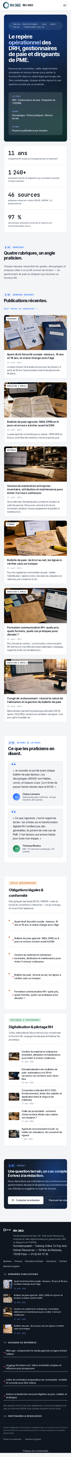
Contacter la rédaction (28, 1200)
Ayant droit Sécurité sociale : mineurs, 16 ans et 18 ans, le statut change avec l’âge (36, 923)
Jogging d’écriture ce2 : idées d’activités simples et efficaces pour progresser (33, 1367)
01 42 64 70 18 (39, 1254)
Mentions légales (11, 1266)
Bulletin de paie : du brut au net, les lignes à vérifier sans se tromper (37, 976)
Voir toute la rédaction (20, 308)
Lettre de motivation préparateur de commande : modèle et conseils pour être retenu (36, 1381)
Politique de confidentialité (35, 1451)
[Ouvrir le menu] (64, 5)
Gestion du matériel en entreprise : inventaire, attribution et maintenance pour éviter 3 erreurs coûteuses (37, 958)
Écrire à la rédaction (12, 1439)
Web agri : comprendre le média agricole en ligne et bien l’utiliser (36, 1352)
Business (7, 1261)
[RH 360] (12, 5)
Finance (18, 1261)
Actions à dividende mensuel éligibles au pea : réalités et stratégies (36, 1396)
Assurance (51, 1261)
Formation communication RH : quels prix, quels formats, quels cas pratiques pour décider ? (36, 995)
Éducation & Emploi (34, 1261)
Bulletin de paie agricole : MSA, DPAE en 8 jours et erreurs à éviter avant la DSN (36, 940)
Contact (63, 1261)
